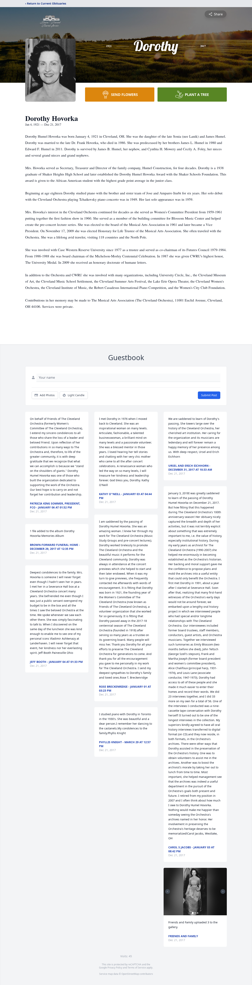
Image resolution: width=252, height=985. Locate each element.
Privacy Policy (114, 967)
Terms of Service (137, 967)
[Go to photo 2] (195, 913)
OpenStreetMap (130, 974)
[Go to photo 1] (193, 913)
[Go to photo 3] (197, 913)
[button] (195, 891)
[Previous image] (167, 891)
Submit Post (209, 395)
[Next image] (222, 891)
